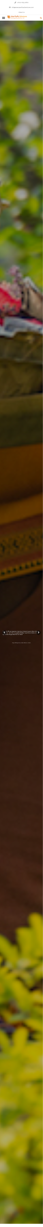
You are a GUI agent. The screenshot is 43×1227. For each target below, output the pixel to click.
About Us (21, 12)
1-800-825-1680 (22, 2)
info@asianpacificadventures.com (23, 7)
